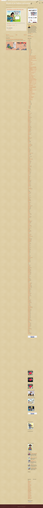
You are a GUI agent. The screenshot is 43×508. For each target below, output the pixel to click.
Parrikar (28, 259)
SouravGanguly (29, 302)
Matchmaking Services (30, 502)
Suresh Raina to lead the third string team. (15, 9)
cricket (28, 157)
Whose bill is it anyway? (31, 77)
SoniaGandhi (29, 301)
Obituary (29, 251)
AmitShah (29, 124)
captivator (29, 483)
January (30, 104)
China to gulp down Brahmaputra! (32, 78)
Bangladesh (29, 134)
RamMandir (29, 274)
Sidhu (28, 296)
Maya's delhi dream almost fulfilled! (32, 58)
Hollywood (29, 186)
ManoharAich (29, 225)
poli (28, 264)
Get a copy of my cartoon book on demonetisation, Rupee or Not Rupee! (14, 39)
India (28, 191)
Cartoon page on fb (30, 144)
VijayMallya (29, 326)
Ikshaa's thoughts (29, 490)
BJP (28, 140)
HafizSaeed (29, 183)
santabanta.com (29, 287)
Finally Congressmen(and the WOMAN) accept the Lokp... (33, 69)
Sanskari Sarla (29, 286)
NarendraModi (29, 241)
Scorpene (29, 291)
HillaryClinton (29, 185)
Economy (29, 172)
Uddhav (28, 318)
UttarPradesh (29, 325)
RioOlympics (29, 279)
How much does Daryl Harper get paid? (33, 60)
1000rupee (29, 111)
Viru (28, 329)
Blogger (24, 506)
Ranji (28, 275)
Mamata (28, 223)
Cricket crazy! (29, 482)
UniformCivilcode (29, 320)
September (30, 52)
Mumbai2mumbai (29, 495)
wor (28, 331)
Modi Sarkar (29, 230)
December (30, 49)
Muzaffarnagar (29, 240)
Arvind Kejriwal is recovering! (33, 467)
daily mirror (29, 162)
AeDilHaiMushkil (29, 117)
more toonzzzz (29, 493)
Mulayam (29, 235)
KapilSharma (29, 206)
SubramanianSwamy (30, 307)
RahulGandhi (29, 270)
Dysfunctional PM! (31, 99)
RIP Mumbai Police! (31, 85)
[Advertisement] (16, 33)
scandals (29, 290)
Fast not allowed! (30, 92)
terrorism (29, 315)
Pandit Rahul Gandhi (30, 257)
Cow (28, 155)
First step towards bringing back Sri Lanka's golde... (32, 87)
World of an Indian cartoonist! (18, 3)
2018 (29, 42)
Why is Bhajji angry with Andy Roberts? (33, 79)
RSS (28, 281)
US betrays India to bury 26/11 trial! (32, 86)
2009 (29, 106)
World (28, 332)
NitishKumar (29, 247)
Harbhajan (29, 184)
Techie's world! (29, 488)
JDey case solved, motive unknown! (32, 57)
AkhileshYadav (29, 121)
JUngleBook (29, 202)
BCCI (28, 135)
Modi (28, 229)
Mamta (28, 224)
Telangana (29, 314)
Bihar (28, 139)
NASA (28, 242)
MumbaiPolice (29, 239)
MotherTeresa (29, 231)
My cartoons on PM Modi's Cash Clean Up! (33, 460)
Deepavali (29, 163)
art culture (29, 128)
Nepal (28, 246)
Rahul (28, 268)
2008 (29, 107)
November (30, 50)
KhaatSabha (29, 213)
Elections (29, 174)
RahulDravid (29, 269)
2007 (29, 108)
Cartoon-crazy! (29, 494)
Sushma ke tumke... (31, 91)
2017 (29, 43)
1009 (28, 112)
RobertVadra (29, 280)
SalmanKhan (29, 284)
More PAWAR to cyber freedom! (34, 453)
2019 (29, 41)
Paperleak (29, 258)
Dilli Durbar (29, 169)
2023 (29, 40)
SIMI (28, 297)
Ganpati (28, 178)
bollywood (29, 141)
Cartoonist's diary (29, 145)
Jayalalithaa (29, 200)
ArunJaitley (29, 129)
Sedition (28, 292)
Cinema (28, 150)
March (29, 102)
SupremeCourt (29, 309)
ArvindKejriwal (29, 130)
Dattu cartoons (29, 484)
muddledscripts (29, 489)
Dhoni (28, 167)
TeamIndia (29, 312)
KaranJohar (29, 207)
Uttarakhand (29, 324)
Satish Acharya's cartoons (29, 481)
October (30, 51)
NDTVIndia (29, 245)
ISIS (28, 196)
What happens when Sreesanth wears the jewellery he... (32, 68)
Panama (28, 256)
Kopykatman (29, 214)
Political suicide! (30, 63)
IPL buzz (29, 195)
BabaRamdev (29, 133)
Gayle (28, 179)
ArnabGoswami (29, 127)
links (28, 219)
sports (28, 303)
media (28, 228)
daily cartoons (29, 161)
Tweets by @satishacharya (30, 36)
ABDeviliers (29, 116)
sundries (29, 308)
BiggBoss (29, 138)
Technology (29, 313)
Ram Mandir (29, 273)
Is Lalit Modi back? (31, 62)
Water (28, 330)
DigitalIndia (29, 168)
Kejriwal (28, 211)
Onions (28, 253)
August (30, 53)
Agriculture (29, 118)
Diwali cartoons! (32, 464)
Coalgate (29, 151)
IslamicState (29, 197)
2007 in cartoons (29, 113)
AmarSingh (29, 122)
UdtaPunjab (29, 319)
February (30, 103)
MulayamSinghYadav (30, 236)
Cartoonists (29, 146)
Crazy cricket (29, 156)
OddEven (29, 252)
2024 (29, 39)
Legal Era (29, 217)
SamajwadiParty (29, 285)
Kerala (28, 212)
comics (28, 152)
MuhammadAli (29, 234)
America (28, 123)
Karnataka (29, 208)
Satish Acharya (32, 25)
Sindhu (28, 298)
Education (29, 173)
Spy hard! (30, 61)
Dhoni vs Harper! (30, 59)
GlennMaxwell (29, 180)
